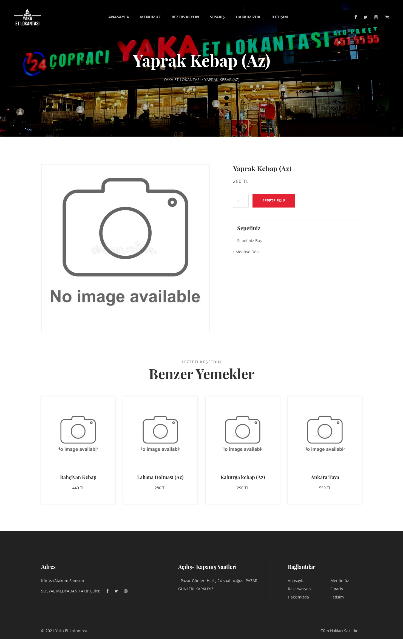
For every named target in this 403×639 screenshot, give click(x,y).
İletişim (279, 16)
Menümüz (150, 16)
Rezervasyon (185, 16)
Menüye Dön (246, 251)
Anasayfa (118, 16)
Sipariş (217, 16)
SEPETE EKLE (273, 200)
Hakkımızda (248, 16)
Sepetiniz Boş (249, 240)
